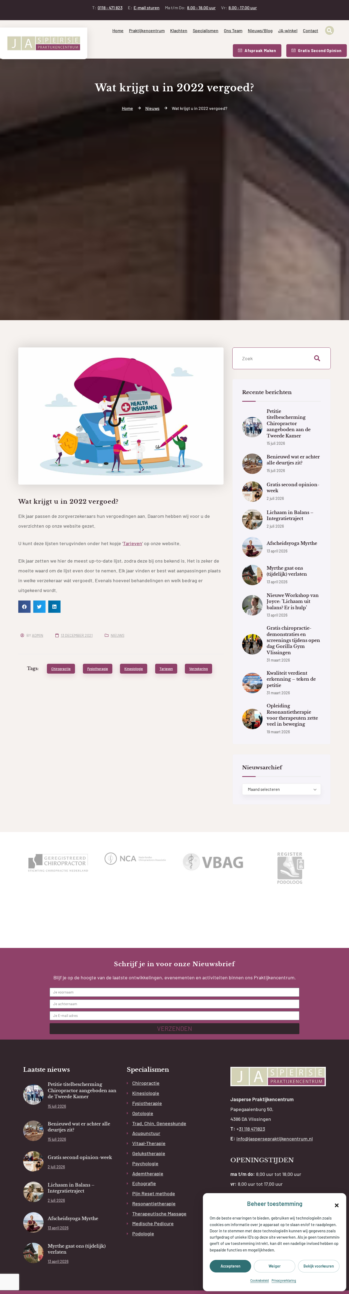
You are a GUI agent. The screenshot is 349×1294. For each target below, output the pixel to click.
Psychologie (145, 1163)
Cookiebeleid (259, 1280)
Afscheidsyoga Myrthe (292, 543)
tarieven (166, 668)
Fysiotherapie (147, 1103)
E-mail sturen (144, 7)
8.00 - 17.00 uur (239, 7)
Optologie (142, 1113)
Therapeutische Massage (159, 1214)
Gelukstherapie (148, 1153)
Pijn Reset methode (153, 1193)
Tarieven (132, 543)
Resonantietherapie (154, 1203)
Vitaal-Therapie (149, 1143)
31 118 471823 (252, 1129)
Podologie (143, 1233)
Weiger (275, 1266)
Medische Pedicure (153, 1223)
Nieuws (117, 635)
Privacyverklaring (284, 1280)
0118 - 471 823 (107, 7)
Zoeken (317, 358)
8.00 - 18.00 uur (190, 7)
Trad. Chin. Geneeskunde (159, 1123)
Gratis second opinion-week (80, 1157)
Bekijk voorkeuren (318, 1266)
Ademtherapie (147, 1173)
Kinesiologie (145, 1093)
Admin (37, 635)
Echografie (144, 1183)
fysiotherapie (97, 668)
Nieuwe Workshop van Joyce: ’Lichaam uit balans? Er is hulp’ (293, 601)
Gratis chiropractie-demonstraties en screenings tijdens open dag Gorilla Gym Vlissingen (293, 640)
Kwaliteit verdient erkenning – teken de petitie (291, 679)
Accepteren (230, 1266)
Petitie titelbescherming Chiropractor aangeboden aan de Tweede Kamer (289, 424)
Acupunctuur (146, 1133)
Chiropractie (146, 1083)
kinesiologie (133, 668)
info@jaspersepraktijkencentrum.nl (274, 1139)
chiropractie (61, 668)
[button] (336, 1205)
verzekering (198, 668)
